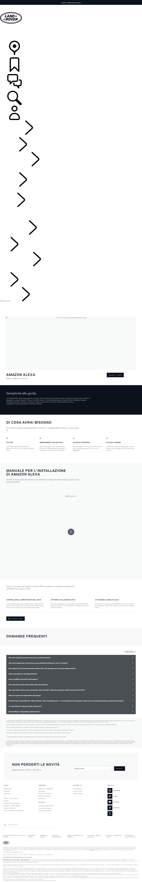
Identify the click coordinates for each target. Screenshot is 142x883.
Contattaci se (92, 849)
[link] (71, 32)
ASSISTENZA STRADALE (44, 793)
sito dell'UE (7, 849)
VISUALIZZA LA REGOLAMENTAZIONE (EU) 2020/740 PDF (17, 857)
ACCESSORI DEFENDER (44, 808)
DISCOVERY (7, 793)
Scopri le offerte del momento (71, 2)
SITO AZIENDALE (77, 788)
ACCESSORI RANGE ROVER (45, 806)
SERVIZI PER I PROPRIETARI (45, 788)
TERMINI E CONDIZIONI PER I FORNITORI (75, 836)
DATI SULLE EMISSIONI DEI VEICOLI (13, 810)
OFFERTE (6, 801)
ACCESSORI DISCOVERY (44, 810)
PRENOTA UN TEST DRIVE (11, 798)
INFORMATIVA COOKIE (44, 836)
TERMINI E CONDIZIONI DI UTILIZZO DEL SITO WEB (14, 836)
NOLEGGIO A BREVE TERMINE (12, 805)
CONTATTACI (41, 798)
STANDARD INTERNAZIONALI (57, 836)
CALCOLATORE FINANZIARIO (12, 803)
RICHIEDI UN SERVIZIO (44, 796)
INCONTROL (41, 791)
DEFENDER (7, 791)
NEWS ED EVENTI (77, 791)
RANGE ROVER (8, 788)
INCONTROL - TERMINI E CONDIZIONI (94, 836)
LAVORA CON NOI (78, 793)
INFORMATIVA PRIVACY (32, 836)
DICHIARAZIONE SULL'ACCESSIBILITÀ (130, 836)
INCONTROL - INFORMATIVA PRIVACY (114, 836)
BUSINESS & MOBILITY (10, 808)
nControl (76, 450)
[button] (71, 6)
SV (4, 796)
